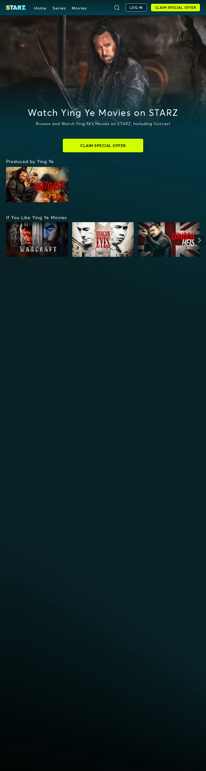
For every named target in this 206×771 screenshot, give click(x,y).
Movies (79, 8)
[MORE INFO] (37, 239)
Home (40, 8)
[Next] (199, 240)
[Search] (116, 7)
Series (59, 8)
